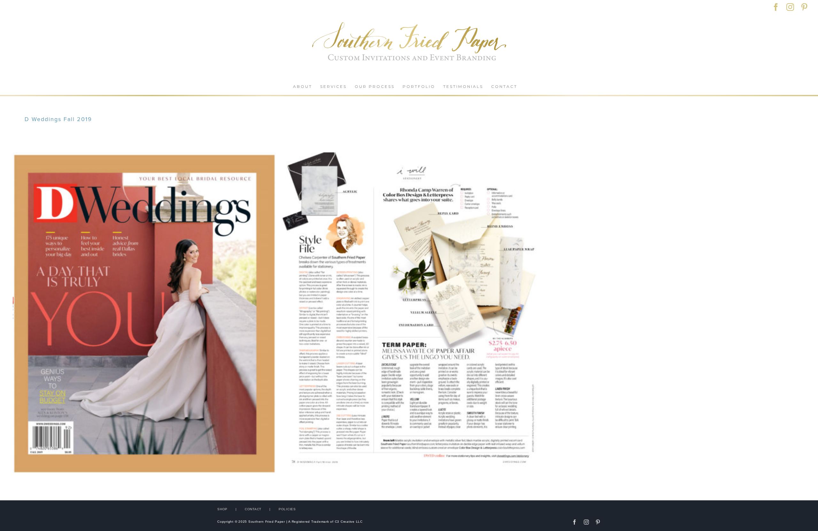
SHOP (222, 509)
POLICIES (287, 509)
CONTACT (253, 509)
